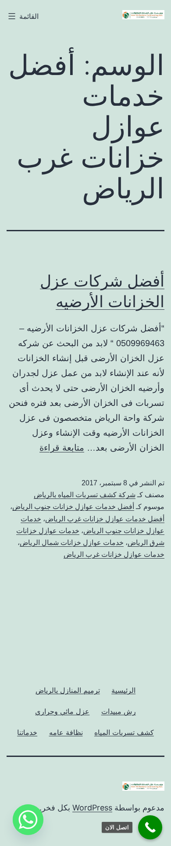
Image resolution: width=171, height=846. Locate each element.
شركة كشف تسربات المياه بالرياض (84, 494)
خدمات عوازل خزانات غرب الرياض (114, 554)
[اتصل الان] (150, 827)
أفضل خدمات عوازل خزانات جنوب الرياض (73, 506)
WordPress (92, 807)
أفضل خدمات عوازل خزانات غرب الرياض (104, 519)
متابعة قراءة (61, 447)
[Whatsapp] (28, 819)
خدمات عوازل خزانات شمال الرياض (72, 542)
